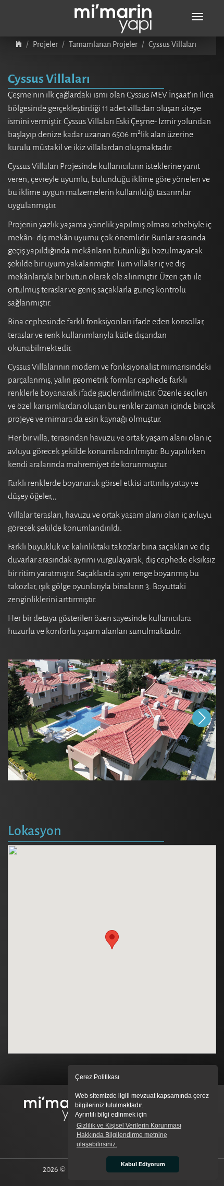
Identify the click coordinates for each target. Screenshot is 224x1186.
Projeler (45, 44)
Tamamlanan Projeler (103, 44)
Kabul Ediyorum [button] (143, 1164)
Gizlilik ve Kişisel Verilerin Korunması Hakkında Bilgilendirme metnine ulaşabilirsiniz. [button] (129, 1135)
